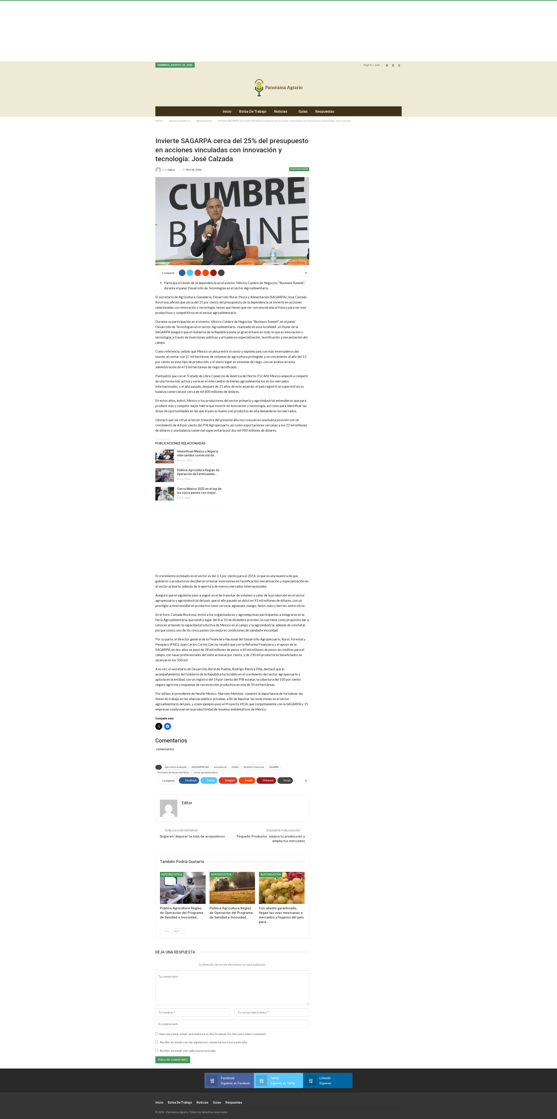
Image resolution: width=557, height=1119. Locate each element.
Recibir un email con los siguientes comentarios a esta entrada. (203, 1042)
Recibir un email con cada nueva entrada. (188, 1050)
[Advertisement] (130, 31)
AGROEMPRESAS (200, 767)
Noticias (280, 111)
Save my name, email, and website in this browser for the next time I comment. (213, 1034)
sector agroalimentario (206, 772)
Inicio (227, 111)
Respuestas (324, 111)
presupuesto (220, 767)
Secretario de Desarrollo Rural (173, 772)
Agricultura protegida (176, 767)
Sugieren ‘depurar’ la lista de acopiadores (192, 836)
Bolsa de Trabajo (253, 111)
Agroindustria (299, 169)
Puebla (235, 767)
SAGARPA (273, 767)
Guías (303, 111)
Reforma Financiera (254, 767)
